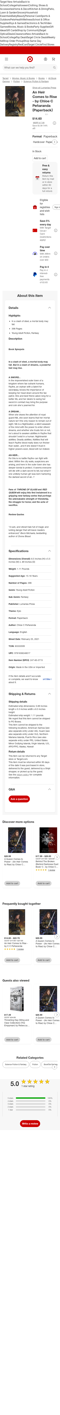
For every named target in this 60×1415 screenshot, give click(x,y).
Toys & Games (17, 23)
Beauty (21, 15)
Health (18, 19)
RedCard (23, 44)
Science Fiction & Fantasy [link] (15, 1064)
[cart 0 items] (53, 59)
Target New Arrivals (10, 1)
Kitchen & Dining (39, 8)
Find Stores (48, 44)
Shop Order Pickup (13, 40)
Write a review (30, 1123)
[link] (40, 114)
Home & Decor (22, 8)
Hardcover (39, 142)
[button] (40, 114)
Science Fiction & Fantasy (36, 81)
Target (5, 78)
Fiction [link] (35, 1064)
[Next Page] (54, 141)
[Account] (45, 59)
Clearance (20, 33)
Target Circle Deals (36, 37)
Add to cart (40, 158)
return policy (23, 774)
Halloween (22, 5)
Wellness (27, 19)
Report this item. (47, 679)
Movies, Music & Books (21, 26)
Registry (13, 44)
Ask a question (19, 799)
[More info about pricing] (54, 123)
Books (41, 78)
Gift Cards (11, 30)
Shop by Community (28, 30)
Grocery (21, 12)
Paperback (52, 142)
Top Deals (21, 37)
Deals (11, 33)
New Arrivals (33, 33)
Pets (12, 19)
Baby (14, 15)
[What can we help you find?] (30, 67)
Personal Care (33, 15)
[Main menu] (6, 59)
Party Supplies (42, 26)
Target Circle (35, 44)
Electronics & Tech (35, 23)
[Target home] (30, 59)
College (12, 5)
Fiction (16, 81)
